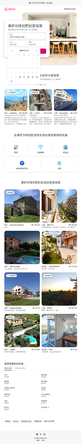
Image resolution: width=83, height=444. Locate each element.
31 (11, 81)
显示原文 (50, 3)
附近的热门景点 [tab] (20, 368)
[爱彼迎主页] (9, 9)
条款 (43, 440)
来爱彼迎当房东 (70, 9)
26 (20, 77)
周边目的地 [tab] (8, 368)
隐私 (38, 440)
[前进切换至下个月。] (36, 50)
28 (28, 77)
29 (32, 77)
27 (24, 77)
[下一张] (44, 85)
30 (37, 77)
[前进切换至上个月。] (11, 50)
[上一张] (37, 85)
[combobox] (27, 37)
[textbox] (17, 44)
